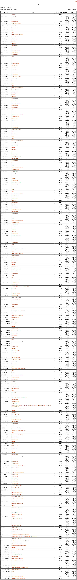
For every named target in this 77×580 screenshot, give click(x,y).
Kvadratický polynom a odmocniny (17, 560)
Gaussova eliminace (15, 27)
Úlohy (5, 9)
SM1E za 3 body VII (15, 467)
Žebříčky (14, 9)
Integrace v (14, 16)
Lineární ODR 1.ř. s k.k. (16, 226)
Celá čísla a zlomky (15, 38)
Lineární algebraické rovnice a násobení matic (19, 397)
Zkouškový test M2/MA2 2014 (17, 485)
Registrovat (74, 9)
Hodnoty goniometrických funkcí (17, 34)
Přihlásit (69, 9)
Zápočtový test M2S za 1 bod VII (17, 503)
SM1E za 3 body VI (15, 470)
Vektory (13, 32)
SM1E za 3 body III (15, 476)
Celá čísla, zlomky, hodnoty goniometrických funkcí (20, 534)
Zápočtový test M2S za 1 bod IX (17, 494)
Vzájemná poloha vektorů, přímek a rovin (18, 310)
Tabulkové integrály (15, 445)
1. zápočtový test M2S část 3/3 (17, 514)
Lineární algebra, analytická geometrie (18, 472)
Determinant (14, 551)
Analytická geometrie (15, 388)
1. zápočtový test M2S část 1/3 (17, 509)
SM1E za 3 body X (15, 454)
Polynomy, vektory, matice (16, 478)
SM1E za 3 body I (15, 483)
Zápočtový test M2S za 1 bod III (17, 529)
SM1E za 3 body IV (15, 474)
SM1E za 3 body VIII (15, 463)
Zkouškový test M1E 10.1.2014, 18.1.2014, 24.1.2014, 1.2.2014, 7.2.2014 (24, 536)
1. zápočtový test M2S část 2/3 (17, 512)
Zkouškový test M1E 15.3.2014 (17, 523)
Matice (13, 30)
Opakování (13, 14)
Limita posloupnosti (15, 21)
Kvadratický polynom (15, 36)
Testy (2, 9)
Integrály (13, 246)
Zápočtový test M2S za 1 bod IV (17, 525)
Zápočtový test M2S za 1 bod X (17, 492)
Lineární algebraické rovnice (16, 23)
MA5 (12, 450)
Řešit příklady (9, 9)
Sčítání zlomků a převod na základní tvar (18, 578)
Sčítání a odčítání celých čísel (16, 569)
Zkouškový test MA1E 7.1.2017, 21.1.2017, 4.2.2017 (20, 286)
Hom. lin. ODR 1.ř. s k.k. (16, 237)
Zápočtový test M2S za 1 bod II (17, 538)
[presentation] (15, 16)
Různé (13, 571)
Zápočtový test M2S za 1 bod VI (17, 507)
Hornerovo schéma (15, 25)
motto (76, 1)
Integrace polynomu (15, 45)
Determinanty (14, 392)
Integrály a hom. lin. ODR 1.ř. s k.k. (18, 496)
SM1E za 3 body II (15, 481)
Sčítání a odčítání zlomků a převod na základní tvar (20, 567)
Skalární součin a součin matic (17, 554)
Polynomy (13, 516)
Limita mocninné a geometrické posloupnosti (19, 545)
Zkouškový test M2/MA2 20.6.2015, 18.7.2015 (19, 408)
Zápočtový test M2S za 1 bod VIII (17, 498)
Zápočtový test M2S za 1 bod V (17, 518)
